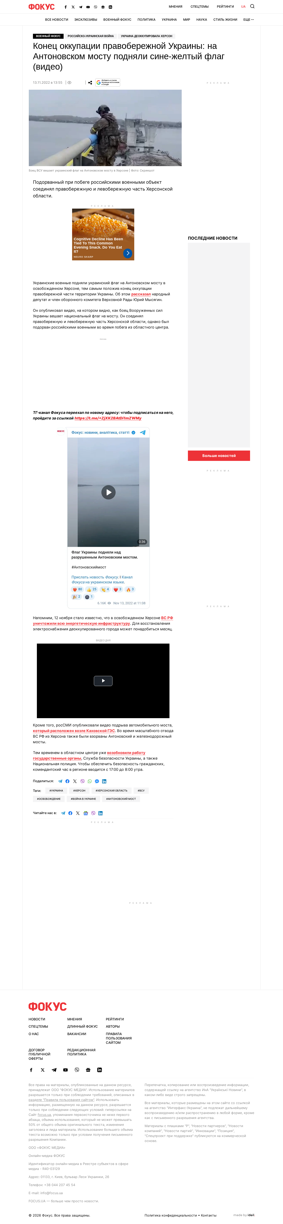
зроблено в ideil (244, 1215)
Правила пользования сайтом (119, 1038)
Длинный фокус (82, 1026)
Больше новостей (219, 455)
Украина (169, 20)
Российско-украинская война (91, 36)
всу (142, 790)
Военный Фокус (117, 20)
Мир (186, 20)
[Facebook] (65, 6)
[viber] (76, 1070)
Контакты (208, 1215)
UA (243, 6)
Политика (147, 20)
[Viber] (95, 6)
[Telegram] (80, 6)
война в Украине (84, 798)
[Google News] (103, 6)
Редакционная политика (81, 1052)
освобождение (49, 798)
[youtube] (65, 1070)
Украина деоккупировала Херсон (146, 36)
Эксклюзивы (85, 20)
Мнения (175, 6)
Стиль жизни (225, 20)
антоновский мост (122, 798)
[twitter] (42, 1070)
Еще (246, 20)
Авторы (113, 1026)
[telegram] (54, 1070)
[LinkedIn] (110, 6)
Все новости (56, 20)
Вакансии (76, 1034)
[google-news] (88, 1070)
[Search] (252, 6)
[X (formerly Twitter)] (73, 6)
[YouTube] (88, 6)
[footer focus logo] (48, 1006)
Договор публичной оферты (39, 1054)
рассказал (141, 294)
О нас (34, 1034)
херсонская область (112, 790)
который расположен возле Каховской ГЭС (74, 731)
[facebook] (31, 1070)
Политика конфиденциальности (171, 1215)
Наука (201, 20)
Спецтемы (200, 6)
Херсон (80, 790)
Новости (37, 1019)
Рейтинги (225, 6)
